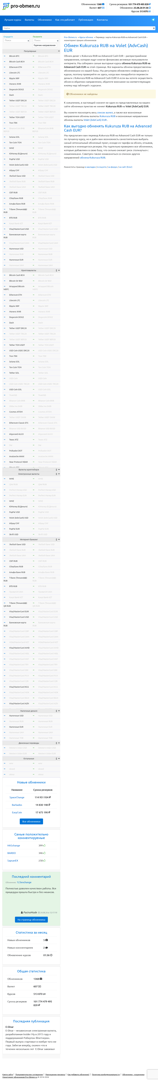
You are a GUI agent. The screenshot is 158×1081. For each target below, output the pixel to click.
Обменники (45, 19)
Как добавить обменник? (78, 1074)
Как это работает (65, 19)
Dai (10, 445)
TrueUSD (13, 395)
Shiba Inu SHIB (15, 406)
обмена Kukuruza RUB (92, 157)
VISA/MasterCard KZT (19, 642)
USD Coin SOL (15, 389)
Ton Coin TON (15, 142)
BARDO (11, 853)
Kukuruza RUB (107, 116)
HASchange (13, 845)
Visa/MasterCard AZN (19, 703)
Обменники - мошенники (133, 1074)
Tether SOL (14, 373)
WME (11, 479)
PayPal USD (14, 159)
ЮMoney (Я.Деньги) (18, 153)
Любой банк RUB (17, 181)
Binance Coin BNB (17, 401)
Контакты (102, 19)
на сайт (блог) (125, 167)
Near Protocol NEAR (18, 462)
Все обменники (31, 821)
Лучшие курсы (12, 19)
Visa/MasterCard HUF (19, 659)
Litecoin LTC (14, 73)
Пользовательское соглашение (29, 1074)
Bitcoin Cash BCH (17, 61)
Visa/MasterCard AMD (19, 648)
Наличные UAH (16, 265)
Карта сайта (7, 1074)
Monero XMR (15, 84)
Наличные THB (16, 738)
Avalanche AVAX (16, 456)
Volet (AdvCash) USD (18, 165)
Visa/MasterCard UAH (19, 243)
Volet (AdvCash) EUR (95, 119)
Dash (11, 95)
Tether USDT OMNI (17, 417)
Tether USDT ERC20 (18, 100)
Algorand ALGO (16, 434)
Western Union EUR (18, 753)
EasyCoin (17, 812)
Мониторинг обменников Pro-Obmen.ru (19, 1077)
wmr (11, 763)
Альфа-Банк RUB (17, 204)
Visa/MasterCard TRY (19, 664)
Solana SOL (14, 137)
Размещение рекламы (55, 1074)
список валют (105, 112)
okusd (12, 769)
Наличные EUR (16, 260)
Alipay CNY (14, 170)
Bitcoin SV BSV (16, 281)
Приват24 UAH (16, 592)
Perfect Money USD (18, 490)
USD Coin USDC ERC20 (19, 350)
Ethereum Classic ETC (18, 423)
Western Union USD (18, 748)
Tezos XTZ (13, 439)
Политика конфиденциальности (106, 1074)
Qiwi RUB (13, 484)
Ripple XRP (14, 78)
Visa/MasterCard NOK (19, 692)
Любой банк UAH (17, 187)
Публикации (86, 19)
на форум (112, 167)
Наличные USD (16, 249)
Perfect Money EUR (18, 495)
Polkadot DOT (15, 451)
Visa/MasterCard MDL (19, 653)
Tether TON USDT (17, 117)
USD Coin (13, 378)
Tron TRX (13, 123)
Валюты (29, 19)
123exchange (24, 882)
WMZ (11, 148)
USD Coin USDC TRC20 (19, 384)
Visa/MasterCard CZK (19, 681)
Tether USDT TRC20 (18, 106)
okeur (12, 774)
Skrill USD (13, 534)
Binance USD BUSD (17, 428)
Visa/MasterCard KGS (19, 687)
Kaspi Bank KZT (16, 223)
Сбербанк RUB (16, 198)
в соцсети (101, 167)
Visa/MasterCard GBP (19, 631)
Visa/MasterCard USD (19, 229)
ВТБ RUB (13, 218)
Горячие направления (45, 45)
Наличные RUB (16, 254)
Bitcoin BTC (14, 56)
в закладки (90, 167)
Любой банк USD (17, 176)
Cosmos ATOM (16, 412)
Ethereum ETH (15, 67)
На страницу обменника (31, 919)
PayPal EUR (14, 529)
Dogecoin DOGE (16, 89)
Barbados (17, 804)
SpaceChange (17, 797)
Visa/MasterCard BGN (19, 698)
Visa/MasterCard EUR (19, 611)
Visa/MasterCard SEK (18, 670)
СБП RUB (13, 192)
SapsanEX (12, 860)
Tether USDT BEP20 (18, 112)
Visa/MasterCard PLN (19, 676)
